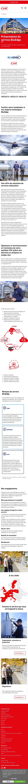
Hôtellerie (3, 731)
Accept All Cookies (19, 781)
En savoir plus (19, 653)
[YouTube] (5, 768)
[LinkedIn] (2, 768)
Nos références (4, 749)
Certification (4, 718)
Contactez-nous (14, 2)
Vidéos (2, 753)
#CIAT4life (3, 713)
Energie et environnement (7, 739)
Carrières (3, 720)
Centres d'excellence (5, 715)
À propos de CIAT (5, 711)
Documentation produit (6, 747)
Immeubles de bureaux (6, 740)
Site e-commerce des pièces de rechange (11, 755)
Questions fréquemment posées (8, 751)
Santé (2, 729)
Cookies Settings (14, 778)
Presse (2, 722)
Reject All (8, 781)
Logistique (3, 735)
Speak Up (3, 724)
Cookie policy (5, 776)
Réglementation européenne (7, 716)
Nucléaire (3, 737)
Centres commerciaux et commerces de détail (11, 733)
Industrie (3, 742)
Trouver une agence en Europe (8, 762)
